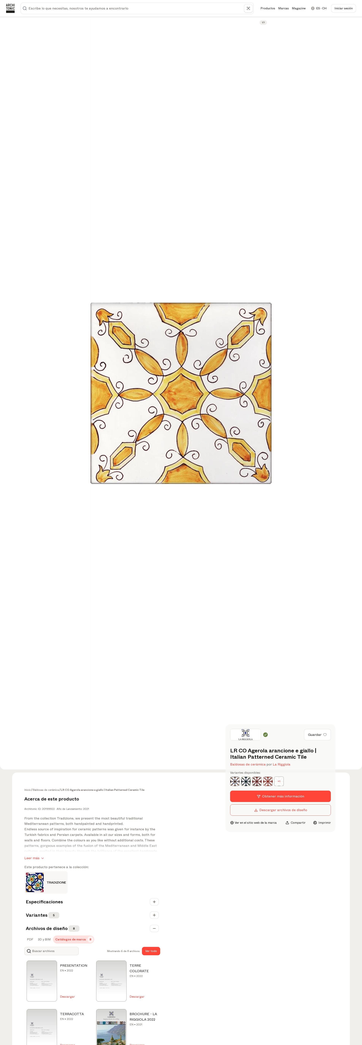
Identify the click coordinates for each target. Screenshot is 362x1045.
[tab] (30, 939)
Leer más (32, 858)
